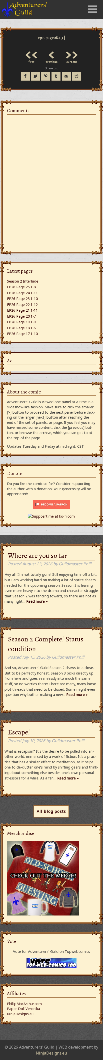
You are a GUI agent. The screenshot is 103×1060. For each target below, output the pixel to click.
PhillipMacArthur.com (24, 1003)
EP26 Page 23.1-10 (22, 298)
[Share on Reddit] (76, 76)
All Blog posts (51, 811)
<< (31, 53)
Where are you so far (37, 555)
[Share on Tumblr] (56, 76)
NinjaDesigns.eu (20, 1014)
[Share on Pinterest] (45, 76)
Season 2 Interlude (22, 281)
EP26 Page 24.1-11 (22, 292)
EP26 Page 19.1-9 (21, 322)
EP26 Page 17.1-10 (22, 333)
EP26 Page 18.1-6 (21, 328)
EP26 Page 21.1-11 (22, 310)
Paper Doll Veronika (23, 1008)
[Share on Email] (66, 76)
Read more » (37, 601)
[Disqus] (51, 180)
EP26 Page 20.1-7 (21, 316)
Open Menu (92, 9)
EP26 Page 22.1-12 (22, 304)
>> (71, 53)
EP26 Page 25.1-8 (21, 287)
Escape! (19, 732)
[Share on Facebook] (25, 76)
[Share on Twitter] (35, 76)
